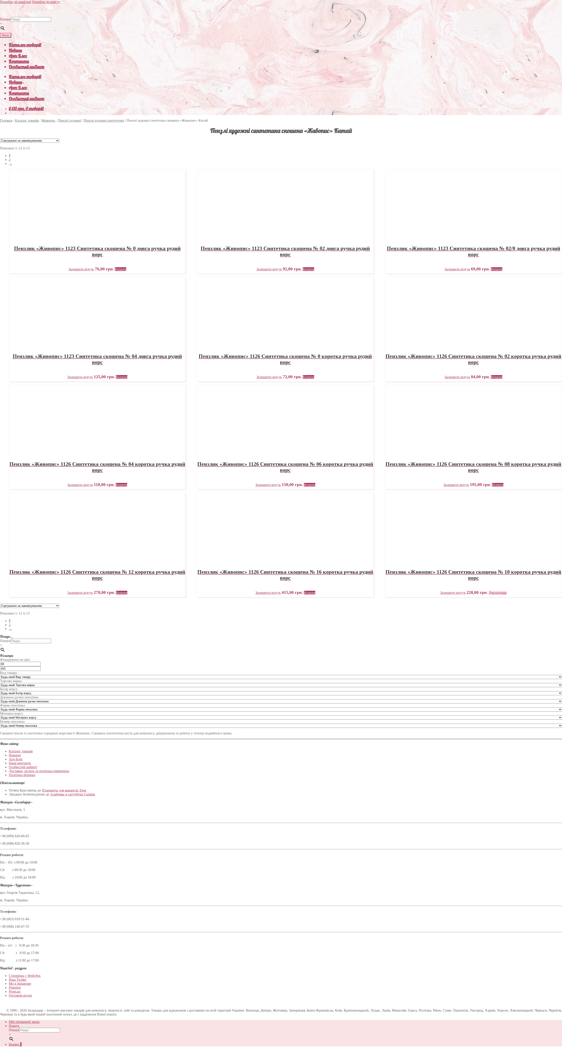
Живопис (48, 120)
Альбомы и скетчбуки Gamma (72, 794)
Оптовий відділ (20, 995)
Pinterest (15, 987)
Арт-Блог (18, 55)
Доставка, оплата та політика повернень (39, 771)
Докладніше (498, 593)
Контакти (19, 61)
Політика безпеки (22, 775)
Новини (15, 50)
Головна (6, 120)
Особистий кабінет (26, 66)
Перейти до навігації (15, 2)
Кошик (15, 1044)
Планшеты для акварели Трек (64, 790)
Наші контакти (20, 763)
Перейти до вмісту (46, 2)
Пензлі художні (69, 120)
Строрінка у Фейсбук (25, 976)
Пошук (5, 19)
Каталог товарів (25, 44)
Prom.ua (14, 991)
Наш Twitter (17, 979)
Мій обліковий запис (24, 1022)
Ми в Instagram (20, 983)
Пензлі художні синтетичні (104, 120)
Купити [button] (120, 269)
